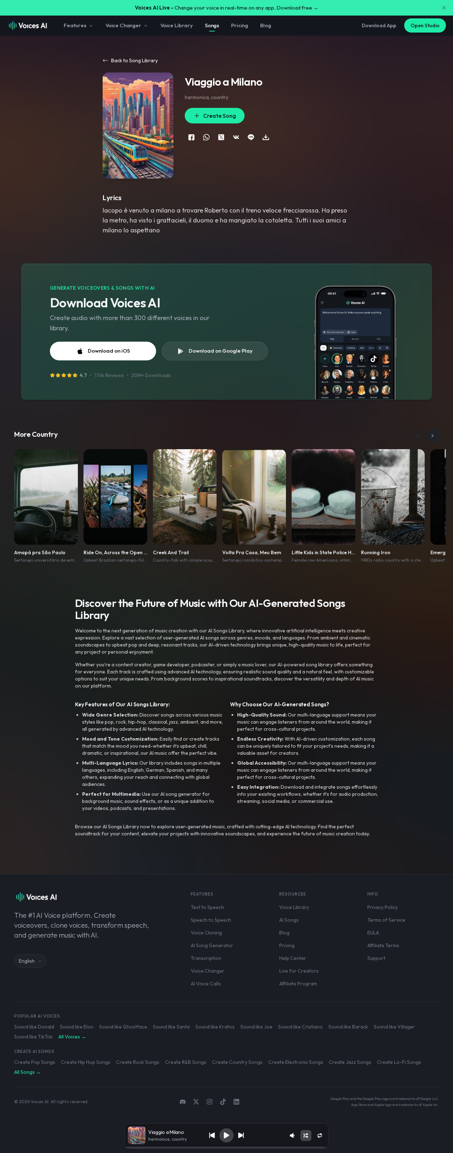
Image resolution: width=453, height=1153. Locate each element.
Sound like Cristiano (300, 1027)
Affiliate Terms (383, 945)
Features (75, 25)
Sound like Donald (34, 1027)
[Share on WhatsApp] (206, 137)
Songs (212, 25)
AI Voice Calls (206, 983)
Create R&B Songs (185, 1062)
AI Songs (289, 920)
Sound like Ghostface (123, 1027)
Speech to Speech (211, 920)
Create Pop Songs (34, 1062)
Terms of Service (386, 920)
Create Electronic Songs (295, 1062)
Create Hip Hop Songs (85, 1062)
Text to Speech (207, 907)
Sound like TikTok (33, 1036)
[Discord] (183, 1102)
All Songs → (27, 1072)
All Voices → (72, 1036)
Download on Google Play (221, 350)
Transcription (206, 958)
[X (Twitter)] (196, 1102)
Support (376, 958)
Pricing (239, 25)
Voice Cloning (206, 932)
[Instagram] (209, 1102)
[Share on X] (221, 137)
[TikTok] (223, 1102)
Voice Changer (123, 25)
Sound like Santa (171, 1027)
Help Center (292, 958)
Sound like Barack (348, 1027)
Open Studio (425, 25)
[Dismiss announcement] (443, 7)
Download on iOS (109, 350)
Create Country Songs (237, 1062)
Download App (379, 25)
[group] (226, 1147)
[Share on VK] (236, 137)
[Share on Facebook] (191, 137)
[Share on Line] (251, 137)
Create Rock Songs (137, 1062)
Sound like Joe (256, 1027)
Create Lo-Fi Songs (399, 1062)
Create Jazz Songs (350, 1062)
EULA (373, 932)
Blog (265, 25)
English (27, 961)
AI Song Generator (212, 945)
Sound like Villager (394, 1027)
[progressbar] (226, 1147)
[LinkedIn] (236, 1102)
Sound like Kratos (215, 1027)
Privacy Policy (382, 907)
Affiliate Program (298, 983)
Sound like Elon (76, 1027)
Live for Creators (299, 971)
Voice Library (176, 25)
